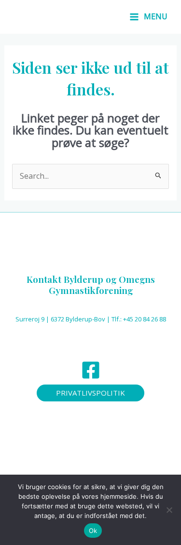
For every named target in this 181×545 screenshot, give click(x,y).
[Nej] (169, 510)
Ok (93, 530)
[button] (90, 393)
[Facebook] (90, 370)
